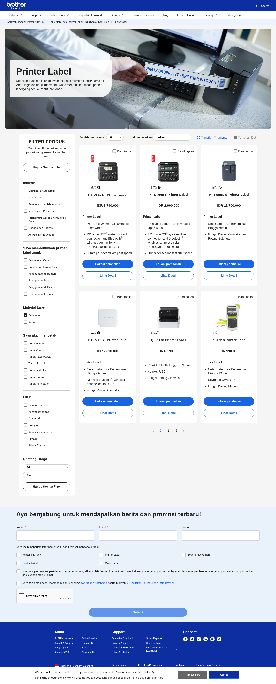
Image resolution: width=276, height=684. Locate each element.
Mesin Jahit (111, 562)
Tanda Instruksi (37, 370)
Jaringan (33, 425)
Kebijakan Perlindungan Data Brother (152, 582)
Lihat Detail (108, 275)
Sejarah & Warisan (64, 643)
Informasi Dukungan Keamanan (156, 649)
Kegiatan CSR (61, 652)
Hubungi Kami (89, 643)
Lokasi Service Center (123, 647)
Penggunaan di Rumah (42, 273)
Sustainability (89, 652)
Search (265, 5)
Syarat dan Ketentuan (94, 582)
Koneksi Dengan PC (40, 431)
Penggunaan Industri (40, 280)
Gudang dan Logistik (40, 227)
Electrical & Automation (42, 190)
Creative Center (154, 643)
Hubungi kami (234, 15)
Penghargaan (61, 647)
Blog (165, 15)
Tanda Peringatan (38, 383)
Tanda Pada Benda (39, 363)
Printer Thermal (37, 445)
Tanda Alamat (36, 343)
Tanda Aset (34, 349)
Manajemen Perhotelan (42, 210)
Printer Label (120, 22)
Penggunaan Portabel (41, 293)
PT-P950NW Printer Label (229, 195)
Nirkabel (33, 438)
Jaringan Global (81, 666)
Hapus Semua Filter (47, 167)
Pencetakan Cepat (39, 260)
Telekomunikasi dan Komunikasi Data (47, 219)
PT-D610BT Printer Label (107, 195)
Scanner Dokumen (199, 554)
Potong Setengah (38, 411)
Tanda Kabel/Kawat (39, 356)
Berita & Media (89, 638)
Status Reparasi (154, 638)
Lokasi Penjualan (121, 652)
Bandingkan (125, 151)
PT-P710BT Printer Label (107, 340)
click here (157, 677)
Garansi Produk (120, 643)
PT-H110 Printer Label (229, 340)
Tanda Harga (36, 376)
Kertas (32, 321)
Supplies (36, 15)
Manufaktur (35, 197)
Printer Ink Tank (31, 554)
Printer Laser (112, 554)
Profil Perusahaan (63, 638)
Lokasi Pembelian (143, 15)
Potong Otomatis (38, 404)
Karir (84, 647)
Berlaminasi (35, 315)
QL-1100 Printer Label (168, 340)
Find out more (193, 674)
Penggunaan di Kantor (41, 287)
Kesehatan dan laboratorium (45, 204)
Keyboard (34, 418)
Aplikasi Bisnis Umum (41, 234)
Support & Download (89, 15)
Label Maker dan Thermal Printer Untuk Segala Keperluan (79, 22)
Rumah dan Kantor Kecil (42, 266)
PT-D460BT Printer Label (168, 195)
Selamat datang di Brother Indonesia (26, 22)
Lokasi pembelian (107, 264)
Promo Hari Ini (185, 15)
